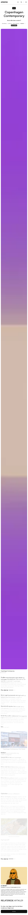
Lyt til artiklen (14, 25)
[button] (26, 2)
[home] (4, 2)
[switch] (18, 2)
